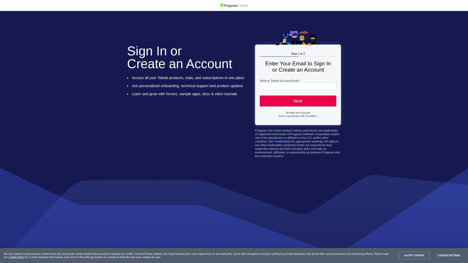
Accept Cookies (414, 255)
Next (298, 100)
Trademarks (282, 141)
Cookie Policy (16, 257)
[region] (234, 255)
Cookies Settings (448, 255)
